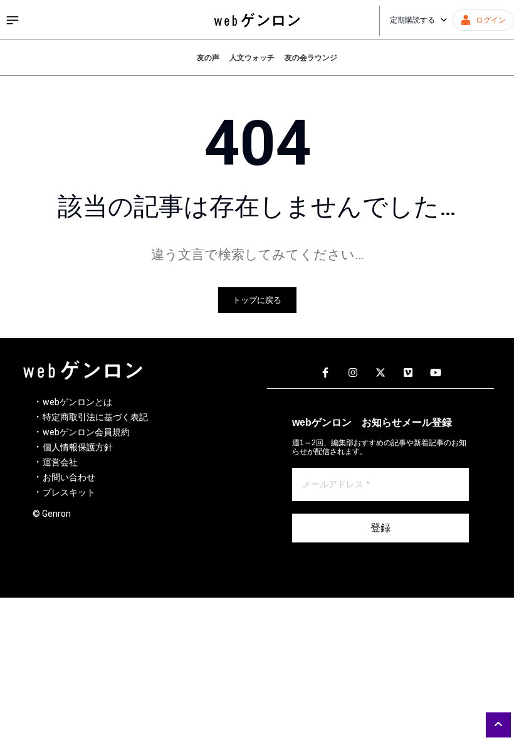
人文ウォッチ (252, 57)
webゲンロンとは (77, 402)
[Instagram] (353, 373)
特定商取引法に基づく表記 (95, 417)
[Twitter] (380, 373)
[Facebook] (325, 373)
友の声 (208, 57)
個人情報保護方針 (78, 447)
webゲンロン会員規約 (86, 432)
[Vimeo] (408, 373)
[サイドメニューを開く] (12, 20)
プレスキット (69, 492)
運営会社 (60, 462)
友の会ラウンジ (311, 57)
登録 (380, 527)
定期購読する (412, 20)
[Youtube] (435, 373)
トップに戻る (257, 300)
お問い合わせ (69, 477)
